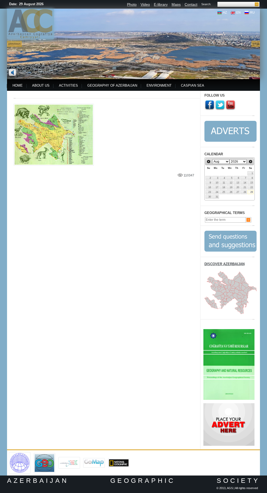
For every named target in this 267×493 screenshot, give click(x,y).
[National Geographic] (119, 460)
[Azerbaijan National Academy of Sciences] (20, 454)
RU (252, 12)
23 (209, 192)
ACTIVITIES (68, 85)
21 (245, 187)
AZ (225, 12)
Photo (132, 4)
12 (231, 182)
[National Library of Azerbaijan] (69, 459)
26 (231, 192)
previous (14, 44)
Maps (176, 4)
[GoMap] (94, 460)
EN (238, 12)
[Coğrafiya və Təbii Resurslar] (228, 331)
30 (209, 196)
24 (217, 192)
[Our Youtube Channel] (230, 105)
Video (145, 4)
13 (237, 182)
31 (217, 196)
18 (223, 187)
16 (209, 187)
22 (251, 187)
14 (245, 182)
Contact (191, 4)
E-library (161, 4)
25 (223, 192)
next (256, 44)
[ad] (228, 405)
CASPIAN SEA (192, 85)
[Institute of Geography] (44, 455)
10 (217, 182)
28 (245, 192)
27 (237, 192)
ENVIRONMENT (159, 85)
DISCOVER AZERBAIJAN (224, 264)
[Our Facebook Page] (209, 105)
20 (237, 187)
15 (251, 182)
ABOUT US (41, 85)
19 (231, 187)
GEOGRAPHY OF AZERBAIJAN (112, 85)
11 (224, 182)
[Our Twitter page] (220, 105)
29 (251, 192)
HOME (18, 85)
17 (217, 187)
